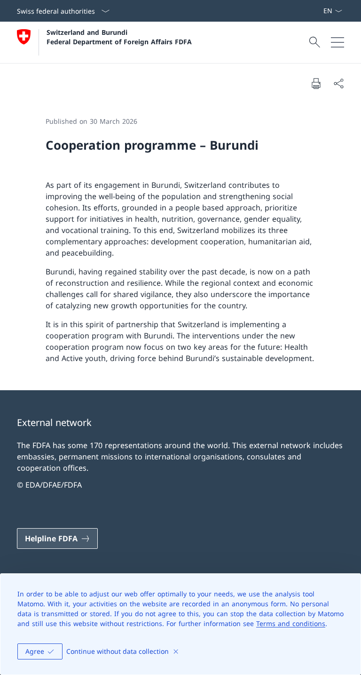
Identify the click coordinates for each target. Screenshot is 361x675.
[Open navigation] (337, 42)
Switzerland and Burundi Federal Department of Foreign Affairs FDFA (119, 37)
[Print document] (316, 83)
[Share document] (338, 83)
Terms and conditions (290, 623)
